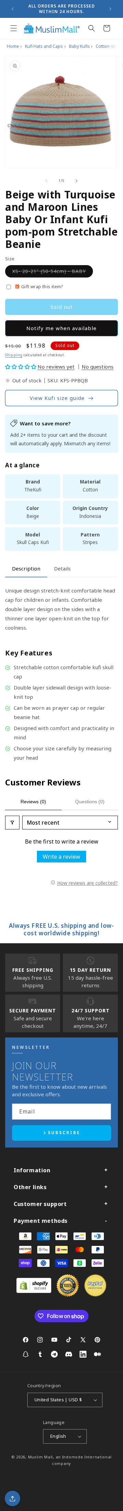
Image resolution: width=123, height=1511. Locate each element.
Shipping (14, 354)
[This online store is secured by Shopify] (33, 1290)
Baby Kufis (79, 46)
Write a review (61, 856)
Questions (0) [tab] (90, 801)
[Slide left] (46, 180)
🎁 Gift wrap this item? (39, 286)
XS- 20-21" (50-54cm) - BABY (52, 273)
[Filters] (12, 822)
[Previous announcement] (12, 9)
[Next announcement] (110, 9)
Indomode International (87, 1456)
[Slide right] (76, 180)
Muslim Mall (40, 1456)
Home (13, 46)
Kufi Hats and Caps (44, 46)
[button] (13, 28)
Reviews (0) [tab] (33, 801)
